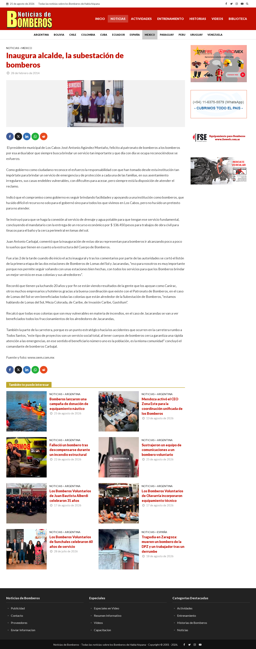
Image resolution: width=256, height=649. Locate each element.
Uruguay (196, 34)
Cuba (103, 34)
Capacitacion (102, 630)
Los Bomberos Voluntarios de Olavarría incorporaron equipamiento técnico (162, 496)
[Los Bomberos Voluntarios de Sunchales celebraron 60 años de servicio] (26, 549)
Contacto (17, 615)
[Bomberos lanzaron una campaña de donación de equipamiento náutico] (26, 411)
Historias (197, 18)
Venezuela (214, 34)
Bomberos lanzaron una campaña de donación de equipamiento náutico (68, 404)
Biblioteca (238, 18)
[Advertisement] (220, 215)
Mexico (150, 34)
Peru (182, 34)
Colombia (88, 34)
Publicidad (18, 608)
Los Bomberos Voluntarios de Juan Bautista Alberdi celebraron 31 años (70, 496)
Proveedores (19, 622)
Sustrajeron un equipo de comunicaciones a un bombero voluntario (161, 450)
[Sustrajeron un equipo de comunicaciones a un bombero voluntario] (119, 457)
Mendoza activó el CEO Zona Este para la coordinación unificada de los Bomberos (162, 406)
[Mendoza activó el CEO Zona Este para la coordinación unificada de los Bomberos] (119, 411)
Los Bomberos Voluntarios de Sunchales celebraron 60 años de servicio (71, 542)
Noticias (118, 18)
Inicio (100, 18)
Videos (217, 18)
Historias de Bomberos (192, 622)
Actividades (141, 18)
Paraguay (167, 34)
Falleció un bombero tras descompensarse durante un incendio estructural (69, 450)
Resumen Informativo (107, 615)
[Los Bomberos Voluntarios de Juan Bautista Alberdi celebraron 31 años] (26, 503)
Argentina (41, 34)
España (135, 34)
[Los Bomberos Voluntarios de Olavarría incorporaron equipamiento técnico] (119, 503)
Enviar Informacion (23, 630)
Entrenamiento (170, 18)
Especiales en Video (106, 608)
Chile (72, 34)
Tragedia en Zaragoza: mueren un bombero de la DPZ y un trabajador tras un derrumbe (163, 544)
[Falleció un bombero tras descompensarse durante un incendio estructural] (26, 457)
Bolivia (59, 34)
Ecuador (118, 34)
